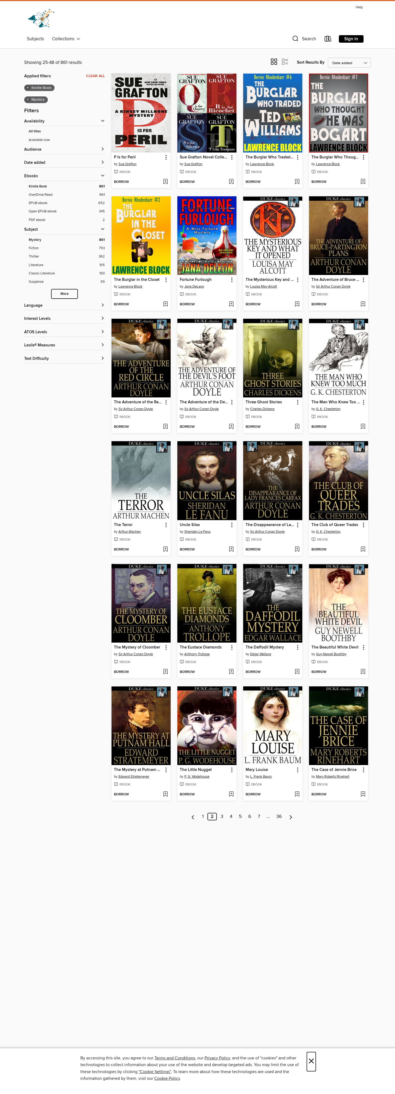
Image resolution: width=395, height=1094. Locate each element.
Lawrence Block (262, 164)
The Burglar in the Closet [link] (137, 279)
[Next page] (291, 816)
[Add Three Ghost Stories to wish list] (297, 426)
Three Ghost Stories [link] (264, 402)
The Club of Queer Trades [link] (334, 525)
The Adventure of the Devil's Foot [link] (204, 402)
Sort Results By (311, 62)
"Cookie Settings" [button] (155, 1071)
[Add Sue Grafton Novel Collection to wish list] (231, 182)
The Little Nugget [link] (196, 769)
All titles (35, 131)
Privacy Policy (217, 1058)
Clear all (95, 76)
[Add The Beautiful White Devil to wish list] (363, 672)
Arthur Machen (130, 532)
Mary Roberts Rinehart (332, 776)
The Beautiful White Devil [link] (334, 647)
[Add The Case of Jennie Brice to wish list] (363, 794)
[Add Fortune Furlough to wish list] (231, 304)
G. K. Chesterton (328, 409)
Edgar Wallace (260, 654)
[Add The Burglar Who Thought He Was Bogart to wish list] (363, 182)
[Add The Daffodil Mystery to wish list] (297, 672)
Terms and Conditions (175, 1058)
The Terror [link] (123, 525)
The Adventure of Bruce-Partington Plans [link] (336, 279)
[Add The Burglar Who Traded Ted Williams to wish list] (297, 182)
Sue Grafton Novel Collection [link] (204, 157)
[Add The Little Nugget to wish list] (231, 794)
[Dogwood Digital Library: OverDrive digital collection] (41, 18)
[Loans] (328, 40)
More (64, 294)
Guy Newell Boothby (331, 654)
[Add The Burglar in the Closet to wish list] (165, 304)
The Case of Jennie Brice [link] (334, 769)
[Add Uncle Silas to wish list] (231, 549)
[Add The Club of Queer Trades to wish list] (363, 549)
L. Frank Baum (261, 776)
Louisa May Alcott (263, 286)
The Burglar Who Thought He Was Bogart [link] (336, 157)
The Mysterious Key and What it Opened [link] (270, 279)
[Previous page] (193, 816)
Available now (39, 140)
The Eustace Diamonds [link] (201, 647)
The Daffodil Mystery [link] (265, 647)
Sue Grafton (128, 164)
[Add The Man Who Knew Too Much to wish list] (363, 426)
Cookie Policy (167, 1078)
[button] (303, 40)
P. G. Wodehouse (196, 776)
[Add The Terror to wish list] (165, 549)
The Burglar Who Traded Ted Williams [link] (270, 157)
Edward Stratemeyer (134, 776)
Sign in (351, 39)
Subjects (35, 39)
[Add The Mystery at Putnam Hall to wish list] (165, 794)
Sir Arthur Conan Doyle (333, 286)
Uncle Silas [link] (190, 525)
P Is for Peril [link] (125, 157)
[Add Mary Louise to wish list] (297, 794)
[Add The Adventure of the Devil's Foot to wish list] (231, 426)
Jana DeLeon (194, 286)
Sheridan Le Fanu (197, 532)
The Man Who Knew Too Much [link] (336, 402)
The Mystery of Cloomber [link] (137, 647)
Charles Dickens (262, 409)
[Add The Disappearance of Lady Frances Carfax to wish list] (297, 549)
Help (359, 7)
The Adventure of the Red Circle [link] (138, 402)
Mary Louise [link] (257, 769)
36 (279, 817)
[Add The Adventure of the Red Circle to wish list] (165, 426)
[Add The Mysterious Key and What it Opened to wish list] (297, 304)
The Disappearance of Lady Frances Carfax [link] (270, 525)
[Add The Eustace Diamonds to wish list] (231, 672)
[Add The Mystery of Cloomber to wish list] (165, 672)
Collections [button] (64, 39)
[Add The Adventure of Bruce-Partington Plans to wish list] (363, 304)
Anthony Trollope (197, 654)
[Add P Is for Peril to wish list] (165, 182)
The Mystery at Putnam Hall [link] (138, 769)
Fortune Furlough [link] (196, 279)
